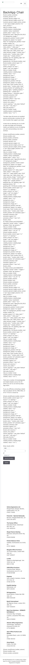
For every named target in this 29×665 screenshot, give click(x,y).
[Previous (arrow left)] (2, 332)
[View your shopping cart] (21, 3)
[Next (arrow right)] (26, 332)
